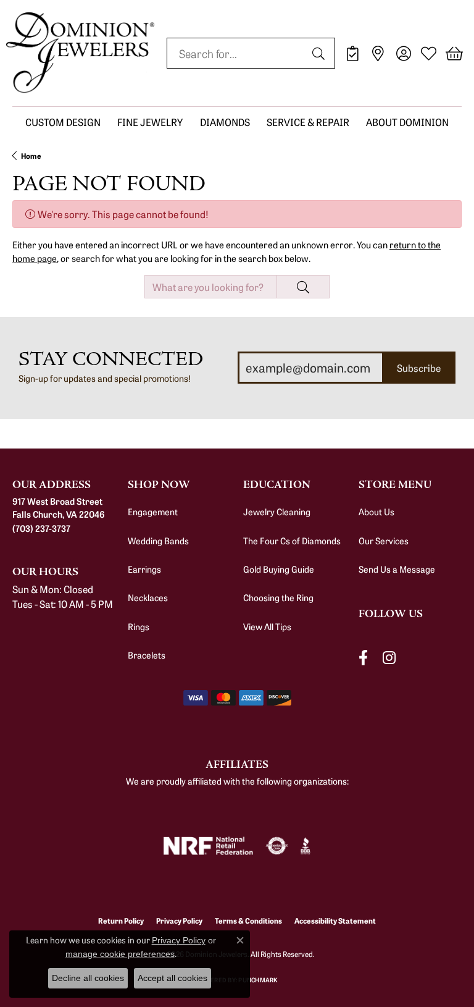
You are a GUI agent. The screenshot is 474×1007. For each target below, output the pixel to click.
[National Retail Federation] (208, 845)
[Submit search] (320, 53)
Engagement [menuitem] (153, 511)
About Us (376, 511)
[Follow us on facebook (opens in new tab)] (363, 657)
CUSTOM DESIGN (63, 122)
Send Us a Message (397, 569)
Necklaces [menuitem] (148, 597)
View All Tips (267, 626)
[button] (403, 53)
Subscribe (419, 367)
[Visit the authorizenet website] (276, 845)
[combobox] (237, 53)
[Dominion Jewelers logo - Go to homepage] (80, 53)
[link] (352, 53)
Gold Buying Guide (278, 569)
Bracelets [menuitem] (146, 655)
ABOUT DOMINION (407, 122)
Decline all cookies (88, 978)
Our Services (384, 540)
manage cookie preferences (120, 954)
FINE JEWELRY (150, 122)
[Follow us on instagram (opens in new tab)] (389, 657)
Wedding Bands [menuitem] (158, 540)
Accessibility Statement (335, 920)
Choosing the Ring (278, 597)
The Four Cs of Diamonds (292, 540)
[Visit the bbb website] (306, 845)
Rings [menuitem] (138, 626)
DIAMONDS (225, 122)
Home (31, 155)
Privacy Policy (179, 940)
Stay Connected (111, 359)
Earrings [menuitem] (144, 569)
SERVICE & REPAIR (308, 122)
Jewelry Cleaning (276, 511)
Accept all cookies (172, 978)
